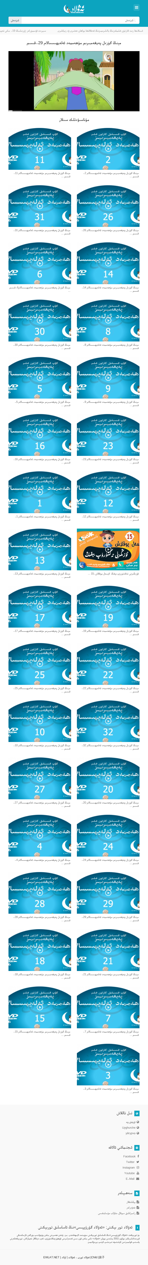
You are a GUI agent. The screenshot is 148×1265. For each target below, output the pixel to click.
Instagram (129, 1167)
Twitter (130, 1162)
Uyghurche (128, 1127)
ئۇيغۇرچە (130, 1122)
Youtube (129, 1173)
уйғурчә (130, 1133)
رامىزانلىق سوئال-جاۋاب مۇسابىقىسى (116, 1213)
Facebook (129, 1156)
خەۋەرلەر (130, 1207)
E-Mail (130, 1178)
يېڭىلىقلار (130, 1201)
